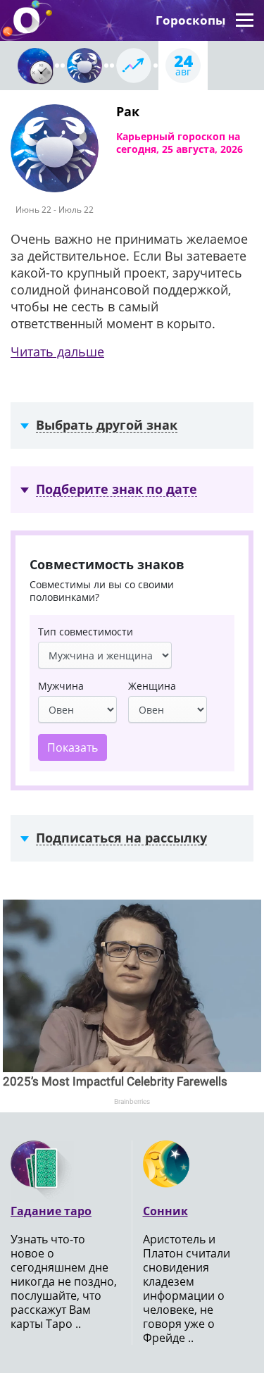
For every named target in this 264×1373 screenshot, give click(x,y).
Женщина (152, 686)
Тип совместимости (85, 632)
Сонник (165, 1211)
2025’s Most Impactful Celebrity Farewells (115, 1081)
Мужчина (61, 686)
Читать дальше (57, 351)
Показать (72, 747)
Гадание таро (51, 1211)
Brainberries (132, 1101)
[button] (244, 20)
